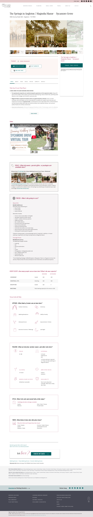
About (16, 81)
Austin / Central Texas (38, 469)
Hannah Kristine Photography (33, 46)
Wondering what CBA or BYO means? (18, 445)
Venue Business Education (64, 495)
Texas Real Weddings (25, 475)
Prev (12, 137)
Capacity (37, 81)
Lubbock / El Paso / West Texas (15, 470)
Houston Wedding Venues (36, 461)
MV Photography (71, 46)
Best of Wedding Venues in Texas (29, 472)
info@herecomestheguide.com (41, 477)
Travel (59, 5)
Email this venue (71, 65)
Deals (26, 81)
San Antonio (24, 470)
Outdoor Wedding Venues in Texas (51, 470)
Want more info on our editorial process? (19, 446)
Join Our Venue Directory (64, 497)
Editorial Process (38, 499)
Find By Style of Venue (39, 470)
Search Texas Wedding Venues (27, 469)
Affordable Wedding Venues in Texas (65, 470)
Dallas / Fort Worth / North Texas (49, 469)
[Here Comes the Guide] (5, 5)
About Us (67, 5)
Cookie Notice (34, 515)
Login (58, 504)
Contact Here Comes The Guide (65, 506)
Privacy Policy (28, 515)
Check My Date (39, 454)
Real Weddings (13, 499)
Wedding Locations (14, 495)
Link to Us (59, 499)
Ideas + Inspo (49, 5)
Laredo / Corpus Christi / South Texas (73, 469)
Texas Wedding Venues (24, 461)
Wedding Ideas (12, 497)
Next (56, 137)
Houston (64, 469)
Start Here (76, 1)
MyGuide (35, 497)
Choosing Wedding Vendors (40, 495)
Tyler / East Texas (30, 470)
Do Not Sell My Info (42, 515)
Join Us (76, 5)
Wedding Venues (27, 5)
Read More (34, 113)
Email (12, 81)
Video (21, 81)
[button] (11, 34)
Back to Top (89, 497)
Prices (31, 81)
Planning (38, 5)
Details (43, 81)
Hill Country (59, 469)
